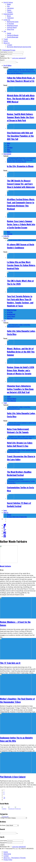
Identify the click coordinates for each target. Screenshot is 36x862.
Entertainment (8, 14)
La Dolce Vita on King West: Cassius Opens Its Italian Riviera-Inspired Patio (21, 265)
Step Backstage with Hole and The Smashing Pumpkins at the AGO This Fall (20, 136)
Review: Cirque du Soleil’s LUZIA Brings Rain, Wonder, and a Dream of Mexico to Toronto (20, 370)
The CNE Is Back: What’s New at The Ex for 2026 (20, 282)
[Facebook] (4, 528)
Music (9, 16)
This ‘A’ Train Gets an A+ (10, 662)
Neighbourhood (12, 25)
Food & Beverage (12, 37)
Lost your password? (19, 58)
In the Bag (10, 24)
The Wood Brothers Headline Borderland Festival (19, 473)
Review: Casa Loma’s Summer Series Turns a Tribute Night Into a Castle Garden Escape (21, 224)
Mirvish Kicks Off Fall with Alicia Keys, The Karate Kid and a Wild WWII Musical (21, 98)
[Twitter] (4, 525)
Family (9, 33)
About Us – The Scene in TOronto (14, 858)
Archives (3, 825)
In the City (6, 20)
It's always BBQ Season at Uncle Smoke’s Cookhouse (20, 246)
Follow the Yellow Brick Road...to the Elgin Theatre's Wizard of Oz (21, 79)
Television (10, 18)
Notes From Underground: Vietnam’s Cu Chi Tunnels (18, 430)
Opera (9, 10)
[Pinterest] (4, 536)
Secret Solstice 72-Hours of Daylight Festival (19, 504)
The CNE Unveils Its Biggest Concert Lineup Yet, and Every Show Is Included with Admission (21, 183)
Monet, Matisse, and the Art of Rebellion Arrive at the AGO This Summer (21, 351)
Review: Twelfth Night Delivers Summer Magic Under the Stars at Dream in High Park (20, 117)
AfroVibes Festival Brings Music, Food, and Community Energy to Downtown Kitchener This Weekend (21, 204)
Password (3, 54)
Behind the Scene (12, 22)
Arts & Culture (8, 2)
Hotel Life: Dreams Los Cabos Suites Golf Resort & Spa (19, 444)
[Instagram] (4, 534)
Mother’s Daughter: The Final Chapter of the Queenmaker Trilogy (17, 700)
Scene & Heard (12, 27)
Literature (10, 8)
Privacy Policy (7, 860)
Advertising (7, 854)
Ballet (9, 4)
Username (3, 52)
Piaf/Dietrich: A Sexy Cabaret (13, 776)
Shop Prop (10, 29)
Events (5, 41)
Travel (5, 39)
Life (4, 31)
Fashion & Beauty (12, 35)
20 (4, 798)
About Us (6, 43)
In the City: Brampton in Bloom (20, 166)
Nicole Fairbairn (5, 566)
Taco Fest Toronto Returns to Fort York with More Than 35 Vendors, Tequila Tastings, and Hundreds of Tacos (20, 301)
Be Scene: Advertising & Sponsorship (19, 47)
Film (8, 6)
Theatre (9, 12)
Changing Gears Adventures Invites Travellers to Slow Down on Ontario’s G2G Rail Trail (20, 389)
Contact (9, 45)
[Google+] (4, 531)
